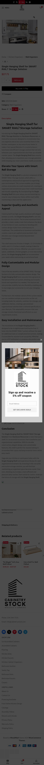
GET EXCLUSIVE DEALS (22, 410)
